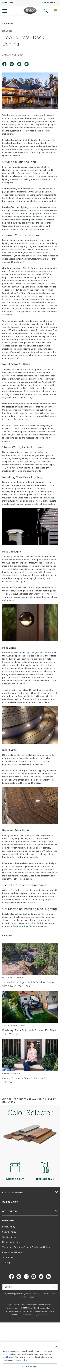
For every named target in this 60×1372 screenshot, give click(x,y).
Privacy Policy (8, 1226)
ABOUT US (7, 2)
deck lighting (39, 118)
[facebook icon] (4, 64)
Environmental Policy (12, 1252)
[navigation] (30, 8)
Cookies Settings (30, 1366)
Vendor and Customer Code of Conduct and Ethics (26, 1247)
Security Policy (9, 1232)
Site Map (6, 1262)
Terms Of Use (8, 1257)
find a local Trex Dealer (24, 926)
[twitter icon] (19, 64)
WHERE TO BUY (50, 2)
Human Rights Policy (12, 1242)
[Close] (56, 1346)
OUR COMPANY (10, 1202)
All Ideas (8, 23)
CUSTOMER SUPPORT (13, 1192)
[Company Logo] (30, 10)
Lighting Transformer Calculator (37, 219)
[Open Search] (46, 11)
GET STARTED (9, 1211)
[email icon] (26, 64)
